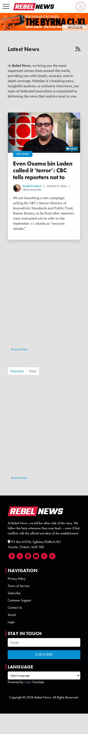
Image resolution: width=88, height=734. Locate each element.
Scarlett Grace (31, 186)
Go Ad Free (20, 349)
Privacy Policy (16, 578)
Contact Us (15, 607)
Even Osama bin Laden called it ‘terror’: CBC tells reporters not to (42, 170)
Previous (17, 371)
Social (12, 615)
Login (11, 622)
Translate (38, 682)
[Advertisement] (44, 301)
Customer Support (19, 600)
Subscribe (14, 593)
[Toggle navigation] (6, 6)
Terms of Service (18, 586)
